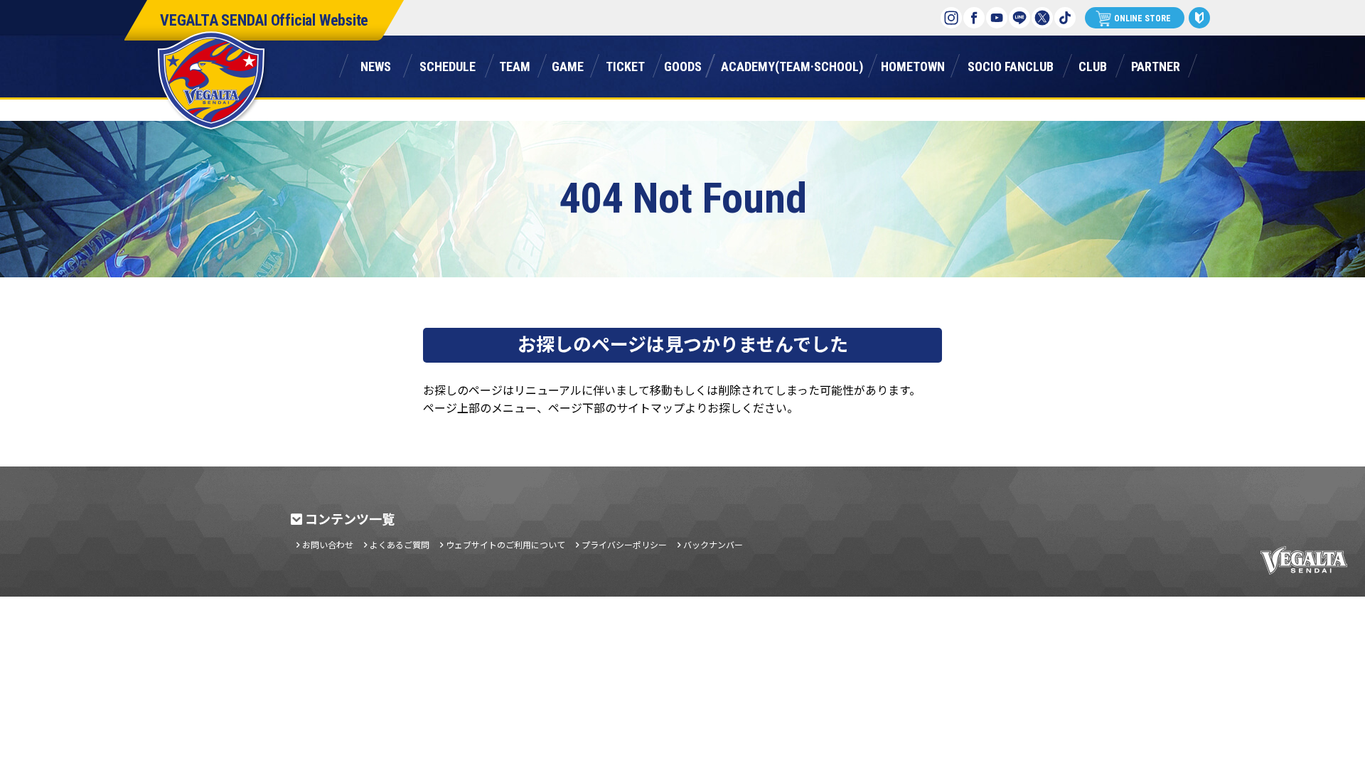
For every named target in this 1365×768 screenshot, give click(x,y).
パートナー (1155, 64)
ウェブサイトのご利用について (505, 545)
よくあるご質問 (399, 545)
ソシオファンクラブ (1010, 64)
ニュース (375, 64)
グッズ (683, 64)
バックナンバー (713, 545)
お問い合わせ (327, 545)
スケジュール (447, 64)
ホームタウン (913, 64)
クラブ (1093, 64)
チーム (514, 64)
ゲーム (568, 64)
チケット (625, 64)
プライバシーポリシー (624, 545)
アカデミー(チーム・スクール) (792, 64)
